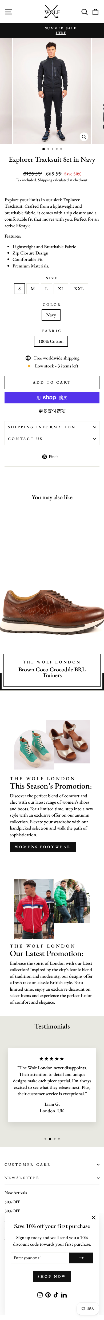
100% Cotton (50, 341)
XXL (79, 288)
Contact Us (25, 438)
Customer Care (28, 1164)
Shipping (45, 179)
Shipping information (42, 427)
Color (52, 304)
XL (61, 288)
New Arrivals (16, 1192)
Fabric (52, 330)
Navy (51, 315)
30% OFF (12, 1211)
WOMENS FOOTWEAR (43, 846)
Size (52, 278)
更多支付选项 (52, 411)
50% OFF (12, 1202)
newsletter (22, 1177)
